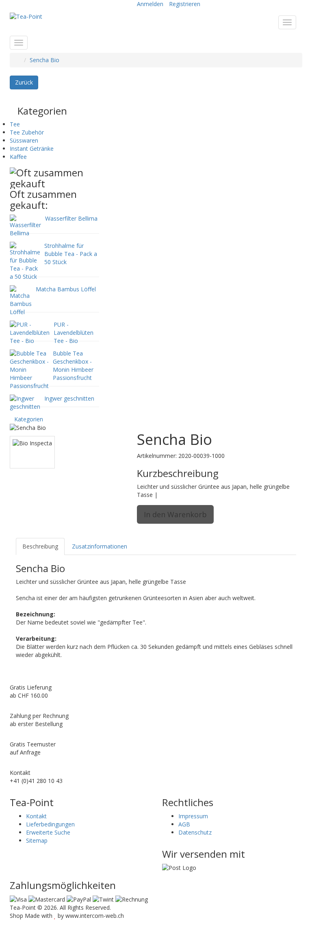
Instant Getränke (32, 148)
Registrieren (184, 4)
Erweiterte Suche (48, 832)
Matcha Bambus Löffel (66, 289)
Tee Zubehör (27, 132)
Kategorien (28, 419)
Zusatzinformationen (99, 546)
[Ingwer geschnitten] (25, 402)
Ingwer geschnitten (69, 398)
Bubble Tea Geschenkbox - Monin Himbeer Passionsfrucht (73, 365)
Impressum (193, 816)
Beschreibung (40, 546)
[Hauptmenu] (287, 22)
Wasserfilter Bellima (71, 218)
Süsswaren (24, 140)
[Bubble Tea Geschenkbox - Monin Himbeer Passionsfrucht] (29, 369)
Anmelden (150, 4)
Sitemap (37, 840)
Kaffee (18, 156)
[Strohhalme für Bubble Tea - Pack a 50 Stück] (25, 261)
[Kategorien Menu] (19, 43)
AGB (184, 824)
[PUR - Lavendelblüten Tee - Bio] (30, 332)
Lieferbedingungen (50, 824)
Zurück (24, 82)
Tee (15, 124)
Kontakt (36, 816)
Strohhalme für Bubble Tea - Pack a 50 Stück (70, 254)
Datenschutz (195, 832)
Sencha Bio (44, 60)
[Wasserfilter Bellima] (25, 225)
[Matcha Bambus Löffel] (21, 300)
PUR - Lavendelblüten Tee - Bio (73, 333)
